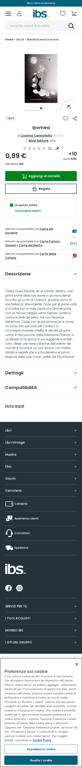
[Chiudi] (77, 664)
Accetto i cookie (41, 760)
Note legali (14, 406)
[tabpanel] (41, 79)
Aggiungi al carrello (44, 176)
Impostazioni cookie (41, 749)
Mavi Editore (39, 140)
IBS (21, 164)
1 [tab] (41, 108)
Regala (44, 189)
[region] (41, 712)
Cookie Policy (42, 740)
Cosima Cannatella (36, 135)
